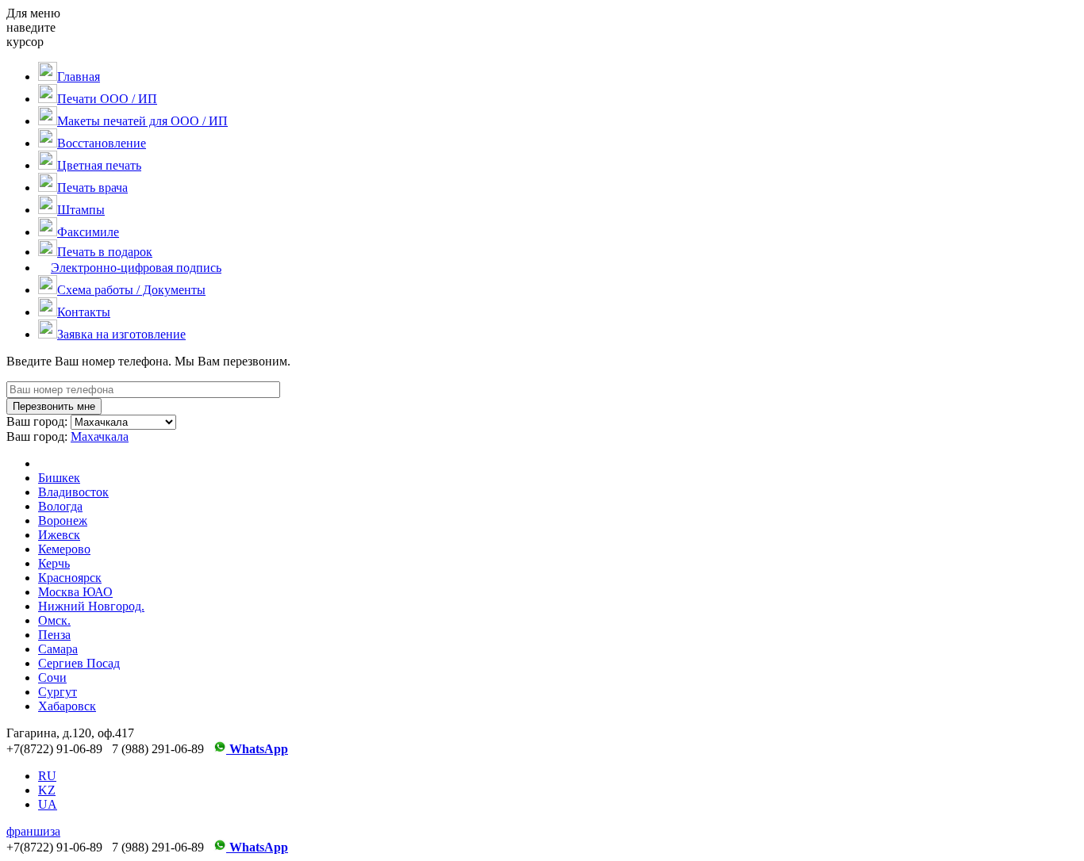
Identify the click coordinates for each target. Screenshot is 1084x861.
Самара (58, 649)
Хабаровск (67, 706)
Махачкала (100, 436)
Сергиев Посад (79, 663)
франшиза (33, 831)
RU (47, 776)
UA (47, 804)
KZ (47, 790)
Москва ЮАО (75, 592)
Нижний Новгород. (91, 606)
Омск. (54, 620)
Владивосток (73, 492)
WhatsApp (257, 749)
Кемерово (64, 549)
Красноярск (70, 577)
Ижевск (59, 534)
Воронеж (62, 520)
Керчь (54, 563)
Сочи (52, 677)
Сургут (57, 691)
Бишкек (59, 477)
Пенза (54, 634)
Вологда (60, 506)
